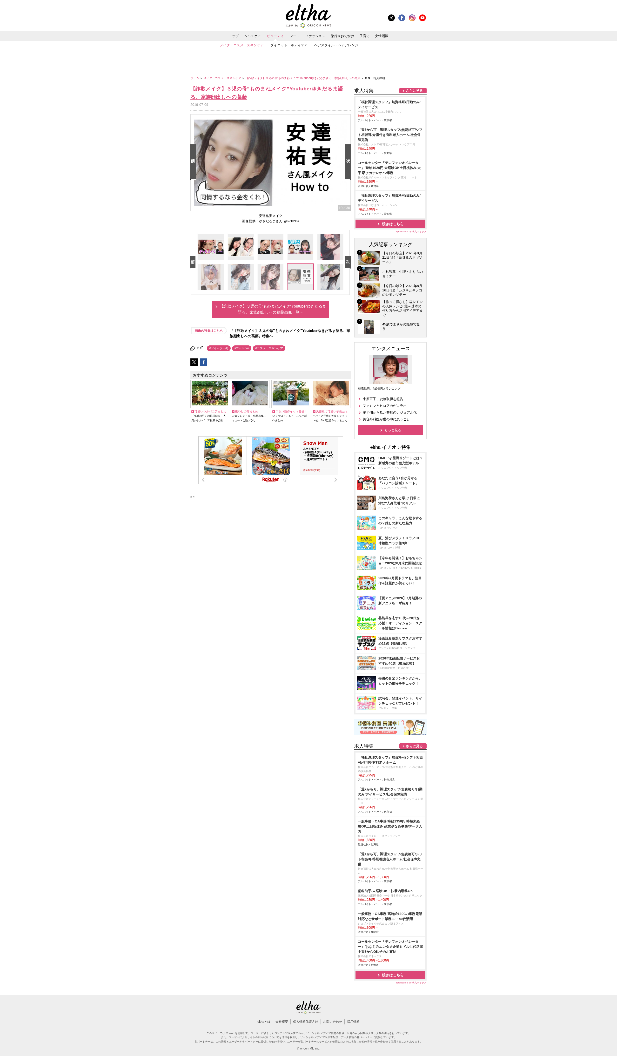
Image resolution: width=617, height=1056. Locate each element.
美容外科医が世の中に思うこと (386, 419)
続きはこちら (393, 224)
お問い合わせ (332, 1021)
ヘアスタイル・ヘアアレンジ (336, 45)
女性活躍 (382, 36)
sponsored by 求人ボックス (411, 231)
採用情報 (353, 1021)
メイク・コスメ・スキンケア (242, 45)
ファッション (315, 36)
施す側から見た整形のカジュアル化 (390, 412)
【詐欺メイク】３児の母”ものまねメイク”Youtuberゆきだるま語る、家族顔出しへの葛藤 (303, 78)
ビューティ (275, 36)
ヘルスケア (252, 36)
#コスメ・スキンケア (269, 348)
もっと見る (392, 430)
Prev (194, 162)
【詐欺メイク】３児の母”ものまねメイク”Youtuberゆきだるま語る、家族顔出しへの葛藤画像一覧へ (273, 309)
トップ (233, 36)
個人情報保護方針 (305, 1021)
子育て (365, 36)
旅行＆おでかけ (342, 36)
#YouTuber (242, 348)
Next (349, 162)
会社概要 (281, 1021)
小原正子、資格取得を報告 (383, 399)
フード (295, 36)
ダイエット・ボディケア (289, 45)
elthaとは (263, 1021)
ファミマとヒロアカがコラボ (385, 406)
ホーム (195, 78)
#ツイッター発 (218, 348)
